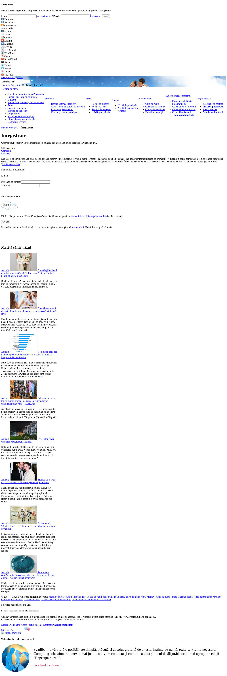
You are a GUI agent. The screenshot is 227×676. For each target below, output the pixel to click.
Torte (10, 105)
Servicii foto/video (17, 108)
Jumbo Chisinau (178, 596)
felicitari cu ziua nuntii (83, 599)
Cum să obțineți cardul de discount (68, 106)
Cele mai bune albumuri (183, 109)
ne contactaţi (77, 227)
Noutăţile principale (127, 105)
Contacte (47, 625)
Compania (6, 150)
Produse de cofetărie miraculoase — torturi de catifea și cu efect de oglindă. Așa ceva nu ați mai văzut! (28, 575)
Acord (24, 625)
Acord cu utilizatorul (213, 112)
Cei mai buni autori (181, 112)
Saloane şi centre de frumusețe (22, 97)
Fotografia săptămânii (182, 101)
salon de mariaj (133, 596)
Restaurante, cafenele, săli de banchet (26, 102)
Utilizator (5, 153)
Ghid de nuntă (152, 104)
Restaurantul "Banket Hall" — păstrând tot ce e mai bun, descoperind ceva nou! (28, 526)
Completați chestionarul (47, 665)
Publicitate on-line (11, 164)
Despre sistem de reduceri (63, 104)
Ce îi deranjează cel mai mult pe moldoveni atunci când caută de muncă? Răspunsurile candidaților (29, 355)
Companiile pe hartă (155, 109)
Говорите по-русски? (12, 77)
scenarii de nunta (32, 599)
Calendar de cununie (155, 106)
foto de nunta (17, 599)
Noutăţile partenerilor (128, 108)
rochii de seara (82, 596)
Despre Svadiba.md (10, 625)
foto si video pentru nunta (199, 596)
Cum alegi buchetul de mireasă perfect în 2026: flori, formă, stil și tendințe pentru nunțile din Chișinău (29, 273)
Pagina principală (9, 127)
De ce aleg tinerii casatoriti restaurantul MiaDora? (27, 440)
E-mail (4, 175)
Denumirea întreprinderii (13, 169)
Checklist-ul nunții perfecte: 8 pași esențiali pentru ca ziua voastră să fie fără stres (28, 311)
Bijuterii (12, 99)
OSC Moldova (148, 596)
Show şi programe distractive (22, 119)
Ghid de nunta (163, 596)
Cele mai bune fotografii (184, 106)
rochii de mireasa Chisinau (62, 596)
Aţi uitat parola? (45, 16)
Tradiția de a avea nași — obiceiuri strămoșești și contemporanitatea (28, 481)
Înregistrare (95, 16)
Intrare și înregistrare (12, 85)
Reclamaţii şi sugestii (32, 85)
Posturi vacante (210, 109)
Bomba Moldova (102, 599)
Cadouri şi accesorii (17, 122)
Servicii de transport (17, 110)
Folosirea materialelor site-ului (16, 604)
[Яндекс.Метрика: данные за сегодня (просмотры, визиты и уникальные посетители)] (11, 633)
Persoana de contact (11, 182)
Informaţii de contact (213, 104)
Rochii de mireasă (100, 104)
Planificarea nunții (154, 112)
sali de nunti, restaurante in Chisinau (107, 596)
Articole (122, 110)
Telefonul (6, 185)
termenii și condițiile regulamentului (88, 216)
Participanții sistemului (62, 109)
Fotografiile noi (179, 104)
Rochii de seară (99, 106)
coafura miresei (48, 599)
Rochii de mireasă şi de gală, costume (26, 94)
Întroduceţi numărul (11, 196)
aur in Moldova (63, 599)
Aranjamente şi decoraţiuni (21, 116)
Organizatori (14, 113)
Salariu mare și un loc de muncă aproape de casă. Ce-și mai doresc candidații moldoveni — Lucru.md (28, 401)
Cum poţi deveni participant (64, 112)
